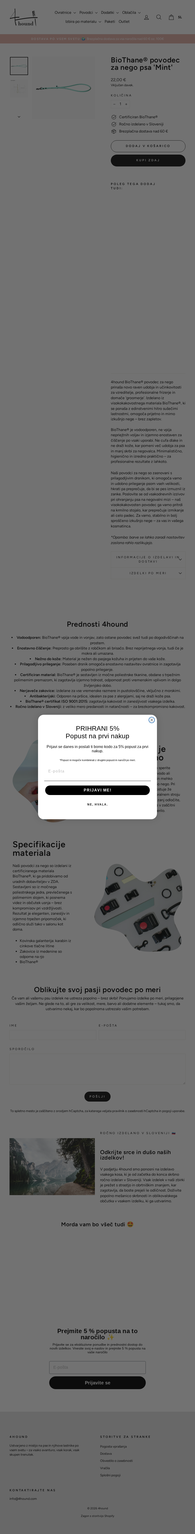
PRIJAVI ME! (98, 790)
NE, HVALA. (97, 804)
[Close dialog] (152, 720)
